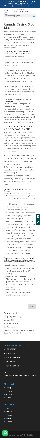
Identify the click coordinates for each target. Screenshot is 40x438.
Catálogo (9, 387)
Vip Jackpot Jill (9, 320)
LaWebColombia (26, 435)
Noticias (8, 418)
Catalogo (9, 415)
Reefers (8, 398)
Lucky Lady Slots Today (12, 316)
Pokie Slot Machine (11, 323)
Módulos (9, 394)
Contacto (9, 422)
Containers (9, 391)
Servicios (9, 411)
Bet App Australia (10, 327)
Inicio (7, 408)
